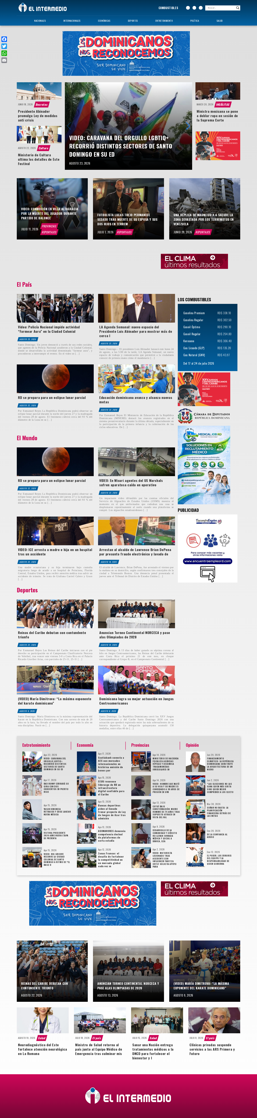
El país (97, 1038)
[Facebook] (4, 39)
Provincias (49, 226)
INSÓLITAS (223, 104)
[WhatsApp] (4, 53)
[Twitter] (4, 46)
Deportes (133, 20)
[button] (188, 126)
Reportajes (49, 232)
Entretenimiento (164, 20)
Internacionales (72, 20)
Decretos (41, 104)
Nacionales (40, 20)
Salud (220, 20)
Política (194, 20)
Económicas (104, 20)
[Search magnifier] (237, 7)
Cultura (43, 148)
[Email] (4, 60)
